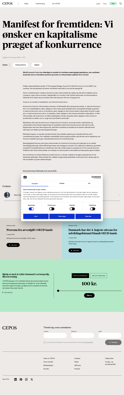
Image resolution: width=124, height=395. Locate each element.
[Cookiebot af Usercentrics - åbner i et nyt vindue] (93, 177)
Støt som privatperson (80, 275)
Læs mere (14, 245)
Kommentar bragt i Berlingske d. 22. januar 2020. (40, 171)
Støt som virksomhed (98, 275)
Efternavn (74, 331)
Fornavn (46, 331)
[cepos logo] (9, 327)
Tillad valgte (62, 216)
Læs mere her (8, 292)
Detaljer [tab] (62, 183)
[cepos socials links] (15, 379)
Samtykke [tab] (35, 183)
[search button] (120, 3)
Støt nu (89, 295)
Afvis (36, 216)
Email (100, 331)
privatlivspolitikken (88, 342)
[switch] (51, 208)
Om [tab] (89, 183)
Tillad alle (88, 216)
